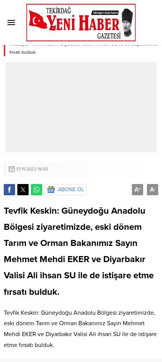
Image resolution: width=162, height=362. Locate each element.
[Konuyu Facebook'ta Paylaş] (9, 189)
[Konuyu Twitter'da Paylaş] (23, 189)
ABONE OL (71, 189)
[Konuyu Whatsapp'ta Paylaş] (36, 189)
